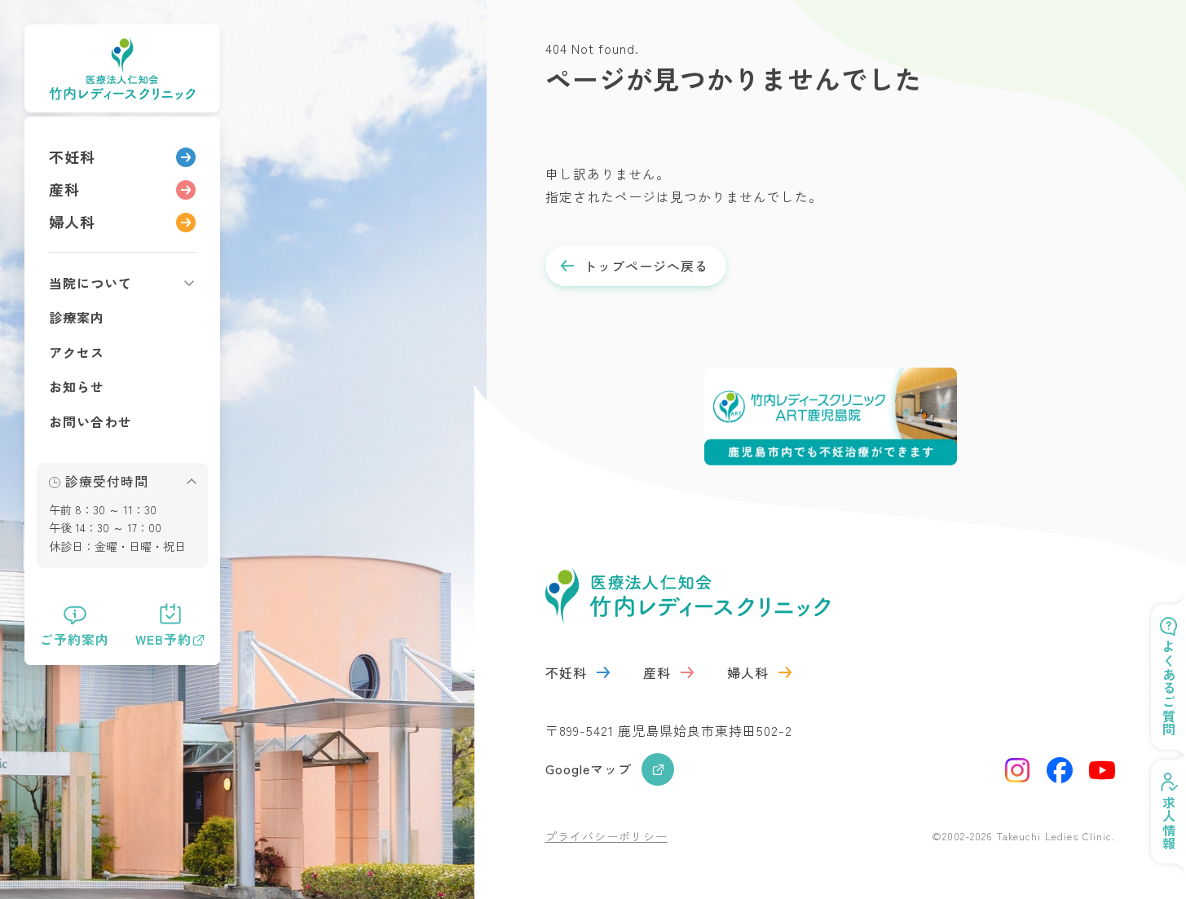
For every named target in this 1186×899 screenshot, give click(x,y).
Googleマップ (588, 768)
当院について (90, 283)
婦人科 (72, 221)
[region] (122, 391)
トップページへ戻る (646, 265)
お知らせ (76, 386)
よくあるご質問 (1169, 688)
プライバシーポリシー (606, 836)
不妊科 (72, 156)
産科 (64, 189)
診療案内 (76, 317)
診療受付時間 (106, 481)
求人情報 (1169, 823)
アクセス (76, 352)
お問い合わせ (90, 421)
